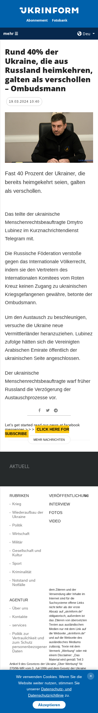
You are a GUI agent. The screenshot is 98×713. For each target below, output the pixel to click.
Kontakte (19, 616)
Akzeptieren (49, 705)
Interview (59, 504)
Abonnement (37, 20)
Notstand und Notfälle (23, 582)
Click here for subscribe (37, 431)
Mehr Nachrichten (49, 439)
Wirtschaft (20, 533)
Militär (17, 542)
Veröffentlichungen (71, 495)
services (19, 625)
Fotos (55, 512)
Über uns (20, 608)
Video (55, 521)
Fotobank (59, 20)
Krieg (16, 504)
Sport (17, 563)
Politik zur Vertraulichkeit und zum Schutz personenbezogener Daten (29, 642)
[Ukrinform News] (49, 10)
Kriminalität (21, 572)
